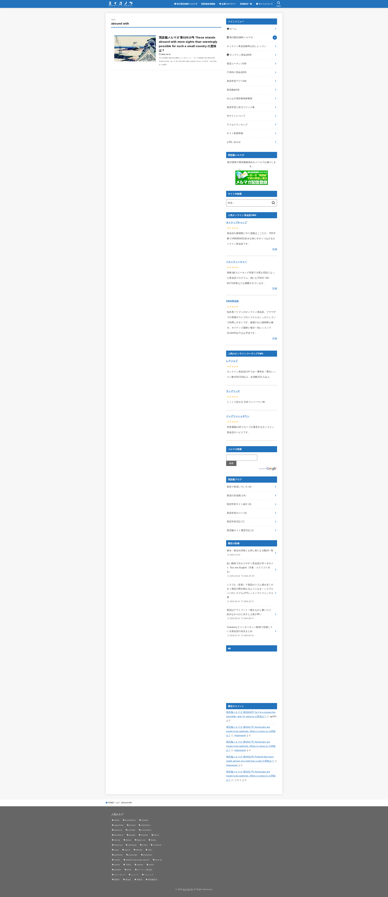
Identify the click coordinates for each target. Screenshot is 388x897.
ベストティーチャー (236, 262)
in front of (157, 845)
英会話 (128, 880)
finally (153, 840)
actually (144, 820)
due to (156, 835)
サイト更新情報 (235, 133)
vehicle (140, 865)
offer (150, 850)
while (129, 870)
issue (116, 850)
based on (118, 830)
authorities (145, 825)
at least (132, 825)
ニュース (135, 875)
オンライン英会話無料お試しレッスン (246, 46)
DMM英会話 (232, 301)
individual (132, 845)
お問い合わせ (234, 142)
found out (118, 845)
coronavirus (146, 830)
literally (139, 850)
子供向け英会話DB (236, 72)
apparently (119, 825)
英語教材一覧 (246, 4)
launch (127, 850)
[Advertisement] (251, 675)
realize (117, 860)
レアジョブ (232, 361)
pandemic (118, 855)
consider (131, 830)
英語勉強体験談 (208, 4)
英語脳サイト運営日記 (240, 530)
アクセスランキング (237, 124)
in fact (144, 845)
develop (144, 835)
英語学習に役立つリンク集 (241, 107)
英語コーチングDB (236, 63)
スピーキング (119, 875)
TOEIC (128, 865)
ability (116, 820)
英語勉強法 (152, 880)
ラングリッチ (233, 391)
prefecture (147, 855)
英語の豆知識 (236, 495)
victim (151, 865)
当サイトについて (236, 116)
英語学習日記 (235, 521)
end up (117, 840)
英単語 (139, 880)
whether (117, 870)
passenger (133, 855)
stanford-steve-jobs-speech (137, 860)
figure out (141, 840)
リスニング (149, 875)
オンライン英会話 (144, 870)
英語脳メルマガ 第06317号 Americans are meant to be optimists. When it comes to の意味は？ (251, 731)
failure (128, 840)
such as (158, 860)
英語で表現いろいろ (239, 487)
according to (130, 820)
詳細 (274, 249)
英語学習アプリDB (236, 81)
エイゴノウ (188, 889)
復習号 (117, 880)
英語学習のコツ (237, 513)
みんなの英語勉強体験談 (239, 98)
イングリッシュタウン (237, 416)
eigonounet (240, 735)
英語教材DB (233, 90)
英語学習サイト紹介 (239, 504)
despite (132, 835)
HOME (111, 803)
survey (117, 865)
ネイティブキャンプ (236, 222)
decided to (118, 835)
